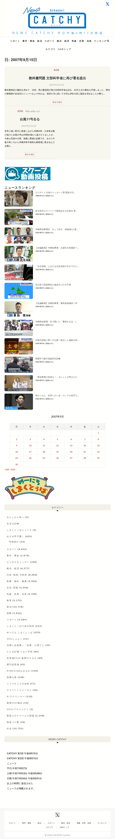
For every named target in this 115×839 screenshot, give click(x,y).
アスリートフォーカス (19, 690)
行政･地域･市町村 (17, 574)
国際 (9, 613)
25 (44, 458)
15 (98, 445)
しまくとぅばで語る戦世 (20, 626)
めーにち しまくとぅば (20, 632)
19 (57, 451)
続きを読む (57, 102)
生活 (9, 523)
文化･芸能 (12, 587)
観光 (27, 111)
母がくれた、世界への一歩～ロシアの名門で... (57, 395)
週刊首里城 (13, 664)
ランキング (100, 41)
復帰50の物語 (15, 703)
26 (57, 458)
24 (30, 458)
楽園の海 (12, 677)
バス (38, 111)
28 (85, 458)
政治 (39, 41)
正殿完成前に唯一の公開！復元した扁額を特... (57, 340)
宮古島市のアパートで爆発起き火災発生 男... (56, 211)
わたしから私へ (15, 517)
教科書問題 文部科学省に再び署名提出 (57, 78)
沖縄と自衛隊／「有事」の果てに (25, 645)
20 (71, 451)
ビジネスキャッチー (18, 562)
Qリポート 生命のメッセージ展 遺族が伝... (55, 192)
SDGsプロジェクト (18, 709)
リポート (15, 41)
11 (44, 445)
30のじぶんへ (15, 639)
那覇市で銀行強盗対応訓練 (47, 358)
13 (71, 445)
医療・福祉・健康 (17, 581)
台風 (33, 111)
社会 (9, 728)
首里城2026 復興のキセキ (22, 658)
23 (16, 458)
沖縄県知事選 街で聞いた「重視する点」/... (56, 321)
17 (30, 451)
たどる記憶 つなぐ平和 (20, 651)
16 (16, 451)
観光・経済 (63, 41)
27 (71, 458)
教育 (9, 600)
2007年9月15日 (56, 85)
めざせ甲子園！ (15, 536)
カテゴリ (51, 49)
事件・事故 (28, 41)
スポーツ (50, 41)
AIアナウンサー (16, 696)
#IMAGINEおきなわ (19, 671)
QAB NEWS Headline (20, 39)
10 (30, 445)
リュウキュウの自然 (18, 683)
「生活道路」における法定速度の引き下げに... (57, 266)
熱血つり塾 (13, 722)
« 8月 (6, 469)
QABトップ (64, 49)
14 (85, 445)
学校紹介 (14, 541)
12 (57, 445)
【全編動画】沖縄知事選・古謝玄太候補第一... (57, 247)
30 (16, 464)
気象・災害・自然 (82, 41)
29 (98, 458)
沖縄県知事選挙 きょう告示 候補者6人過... (56, 229)
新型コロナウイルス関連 (20, 715)
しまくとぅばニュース (19, 530)
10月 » (13, 469)
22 (98, 451)
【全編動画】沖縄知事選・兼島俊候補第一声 (56, 303)
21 (85, 451)
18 (44, 451)
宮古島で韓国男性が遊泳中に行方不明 (53, 284)
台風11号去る (30, 119)
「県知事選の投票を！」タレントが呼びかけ (56, 377)
